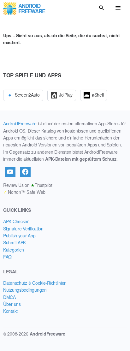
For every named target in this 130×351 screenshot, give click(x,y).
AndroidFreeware (20, 123)
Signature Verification (23, 228)
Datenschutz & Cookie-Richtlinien (35, 283)
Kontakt (10, 311)
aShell (97, 95)
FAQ (7, 256)
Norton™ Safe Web (24, 192)
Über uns (12, 304)
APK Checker (16, 221)
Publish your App (19, 235)
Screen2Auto (27, 95)
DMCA (9, 297)
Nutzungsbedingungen (25, 290)
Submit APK (14, 242)
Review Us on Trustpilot (27, 185)
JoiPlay (66, 95)
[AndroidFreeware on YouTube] (10, 172)
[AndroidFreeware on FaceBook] (25, 172)
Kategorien (13, 250)
